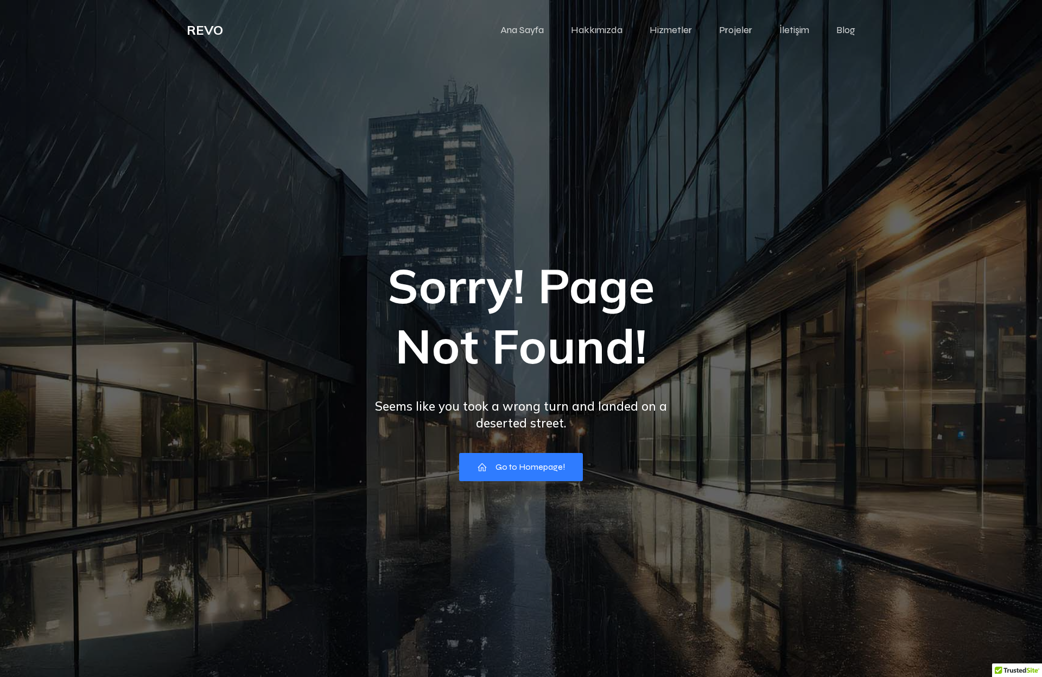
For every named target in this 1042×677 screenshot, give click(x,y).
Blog (845, 30)
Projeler (735, 30)
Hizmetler (671, 30)
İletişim (794, 30)
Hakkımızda (596, 30)
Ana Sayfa (522, 30)
